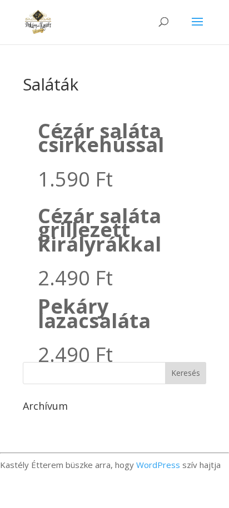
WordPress (158, 464)
